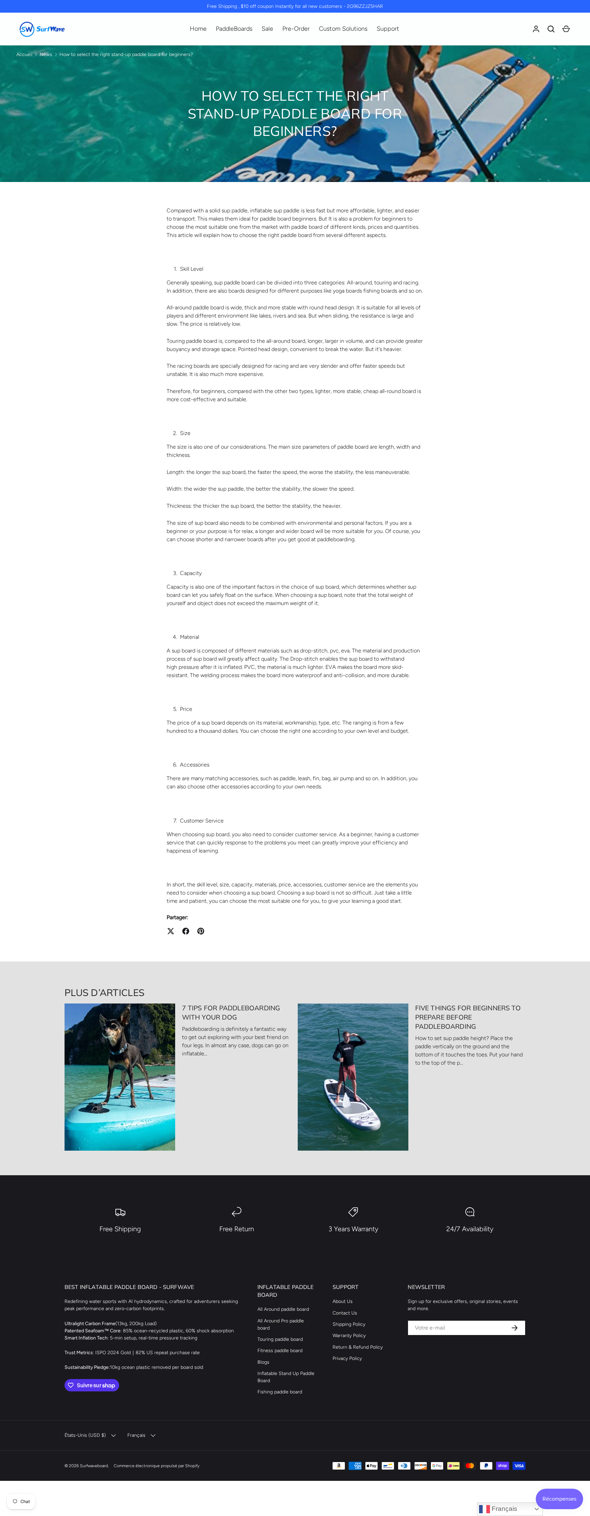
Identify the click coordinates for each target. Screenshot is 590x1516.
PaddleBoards (234, 28)
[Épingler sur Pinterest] (200, 931)
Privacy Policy (347, 1358)
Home (198, 28)
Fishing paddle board (279, 1392)
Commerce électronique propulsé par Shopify (156, 1465)
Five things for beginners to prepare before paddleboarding (468, 1017)
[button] (551, 29)
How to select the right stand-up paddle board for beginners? (126, 54)
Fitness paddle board (280, 1350)
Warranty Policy (349, 1335)
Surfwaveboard (94, 1465)
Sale (267, 28)
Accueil (24, 54)
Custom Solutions (343, 28)
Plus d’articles (104, 992)
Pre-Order (296, 28)
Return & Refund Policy (358, 1347)
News (46, 54)
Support (388, 28)
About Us (343, 1301)
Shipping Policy (349, 1324)
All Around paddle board (283, 1309)
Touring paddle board (280, 1339)
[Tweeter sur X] (170, 931)
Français (503, 1508)
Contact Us (345, 1313)
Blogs (263, 1362)
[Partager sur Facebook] (185, 931)
